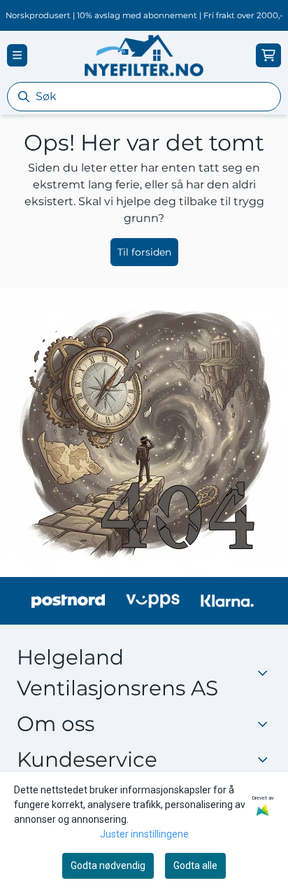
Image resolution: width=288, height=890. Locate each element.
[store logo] (144, 55)
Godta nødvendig (108, 865)
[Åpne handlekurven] (268, 55)
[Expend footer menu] (265, 759)
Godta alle (195, 865)
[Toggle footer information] (266, 723)
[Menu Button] (17, 55)
